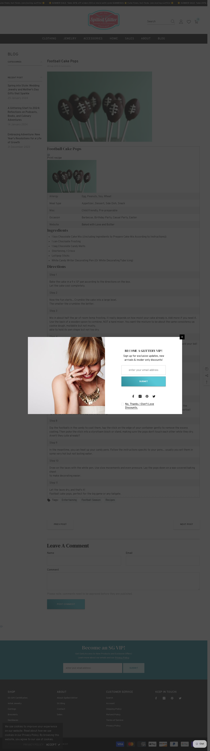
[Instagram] (140, 396)
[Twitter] (153, 396)
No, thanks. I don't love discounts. (139, 406)
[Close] (182, 336)
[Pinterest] (147, 396)
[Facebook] (133, 396)
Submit (143, 381)
